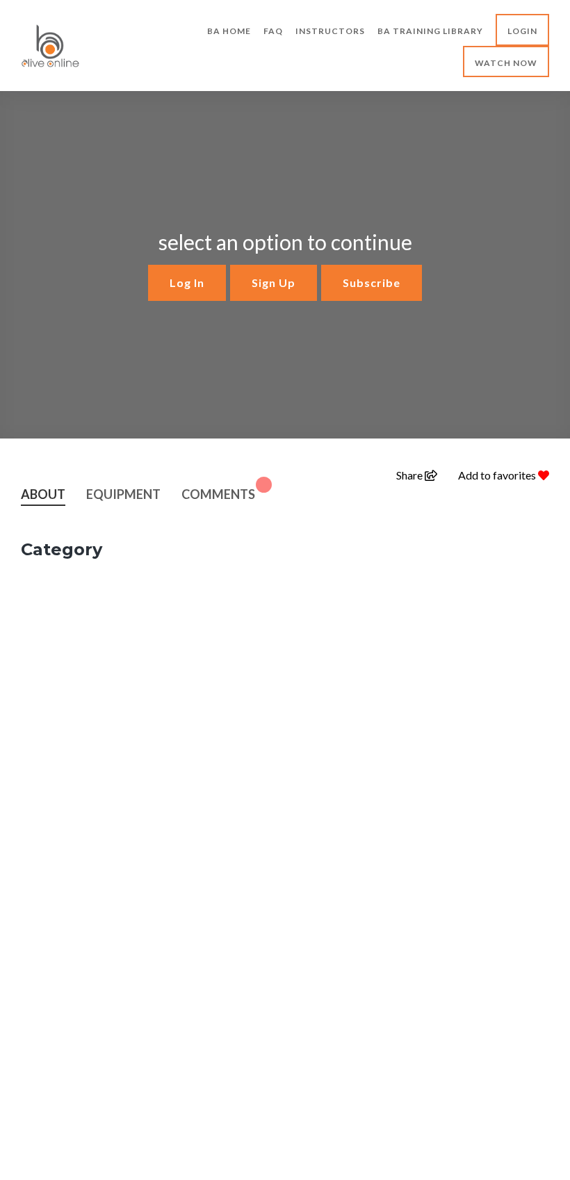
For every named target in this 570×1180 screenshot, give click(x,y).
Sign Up (273, 282)
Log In (187, 282)
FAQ (273, 31)
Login (522, 31)
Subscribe (371, 282)
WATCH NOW (506, 63)
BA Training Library (430, 31)
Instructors (330, 31)
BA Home (229, 31)
